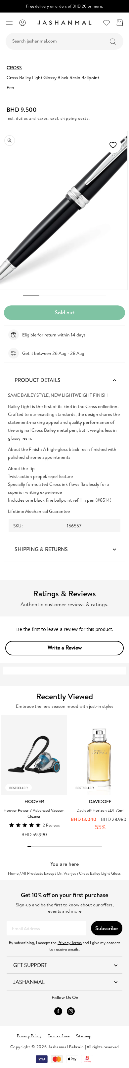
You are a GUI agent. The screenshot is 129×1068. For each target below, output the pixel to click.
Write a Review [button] (65, 647)
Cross (14, 67)
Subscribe (106, 928)
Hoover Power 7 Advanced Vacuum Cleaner (34, 813)
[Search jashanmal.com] (113, 41)
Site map (83, 1036)
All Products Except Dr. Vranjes (49, 873)
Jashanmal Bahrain (66, 1047)
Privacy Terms (70, 942)
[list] (65, 776)
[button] (9, 23)
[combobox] (64, 41)
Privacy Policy (29, 1036)
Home (13, 873)
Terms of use (58, 1036)
